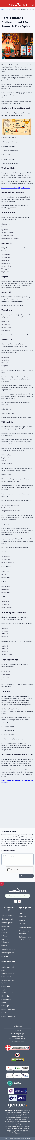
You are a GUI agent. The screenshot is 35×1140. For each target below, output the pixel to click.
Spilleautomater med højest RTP (25, 938)
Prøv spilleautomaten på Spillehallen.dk (15, 188)
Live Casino (5, 996)
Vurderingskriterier (8, 949)
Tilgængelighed (7, 919)
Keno (21, 913)
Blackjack (22, 917)
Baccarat (22, 924)
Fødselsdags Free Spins (7, 981)
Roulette (22, 920)
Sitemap (4, 956)
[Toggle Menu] (2, 4)
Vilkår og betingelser (5, 940)
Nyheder (14, 9)
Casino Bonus (6, 977)
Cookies (4, 946)
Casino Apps (5, 986)
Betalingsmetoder (25, 927)
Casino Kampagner (8, 1016)
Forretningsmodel (8, 953)
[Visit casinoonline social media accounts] (15, 901)
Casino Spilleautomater (7, 991)
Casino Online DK (5, 9)
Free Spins (5, 1013)
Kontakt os (18, 1030)
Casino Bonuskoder (8, 1009)
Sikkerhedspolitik (7, 915)
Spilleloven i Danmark (5, 931)
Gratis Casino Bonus (6, 1001)
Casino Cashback (7, 967)
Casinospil (5, 1006)
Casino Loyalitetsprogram (8, 972)
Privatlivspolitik (7, 923)
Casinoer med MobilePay (24, 932)
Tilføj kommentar (26, 876)
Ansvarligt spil (6, 926)
